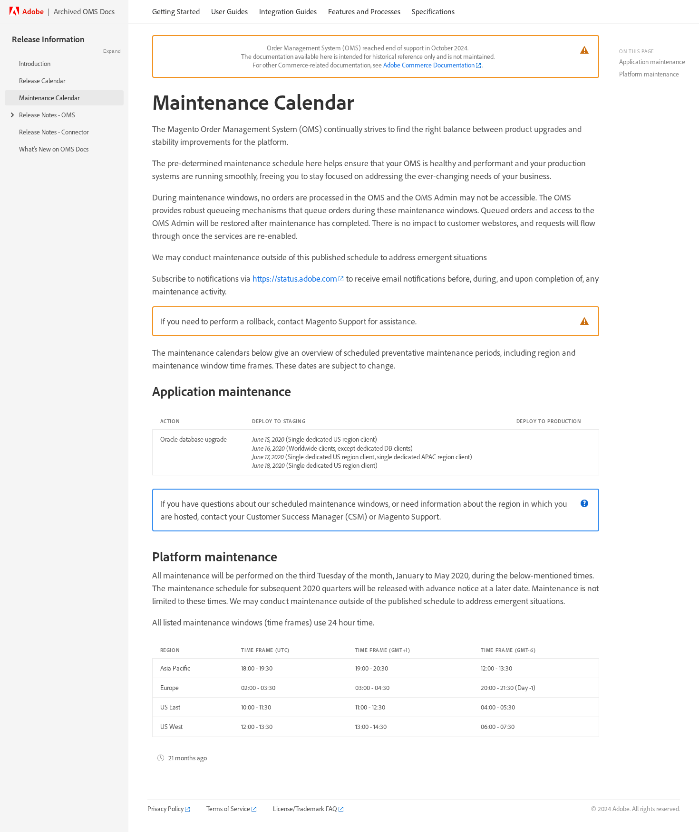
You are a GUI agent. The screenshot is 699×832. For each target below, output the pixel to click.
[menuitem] (176, 11)
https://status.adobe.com (294, 278)
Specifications (433, 11)
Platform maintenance (649, 74)
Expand (112, 51)
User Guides (229, 11)
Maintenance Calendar (49, 98)
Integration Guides (288, 11)
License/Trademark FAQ (305, 808)
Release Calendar (42, 80)
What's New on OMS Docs (53, 149)
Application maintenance (652, 61)
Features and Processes (364, 11)
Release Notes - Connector (53, 132)
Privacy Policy (165, 808)
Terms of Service (228, 808)
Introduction (34, 63)
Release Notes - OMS (47, 115)
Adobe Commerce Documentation (429, 65)
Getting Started (176, 11)
